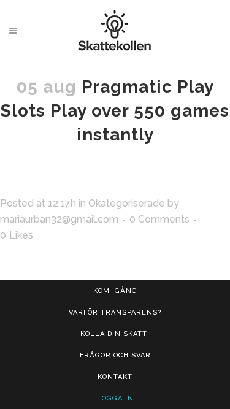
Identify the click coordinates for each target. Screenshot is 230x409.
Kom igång (115, 291)
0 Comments (159, 219)
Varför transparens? (115, 312)
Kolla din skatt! (115, 334)
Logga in (115, 398)
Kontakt (115, 377)
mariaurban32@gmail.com (59, 219)
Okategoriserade (126, 203)
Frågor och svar (115, 355)
